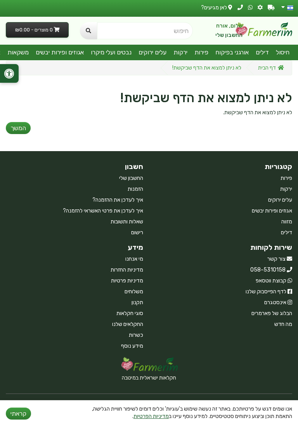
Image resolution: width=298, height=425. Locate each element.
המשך (18, 128)
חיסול (282, 52)
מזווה (286, 221)
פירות (201, 52)
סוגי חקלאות (129, 313)
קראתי (18, 413)
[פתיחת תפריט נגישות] (9, 73)
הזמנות (135, 189)
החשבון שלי (229, 35)
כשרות (136, 335)
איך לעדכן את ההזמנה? (117, 200)
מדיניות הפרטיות (151, 416)
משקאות (18, 52)
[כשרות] (260, 7)
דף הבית (267, 67)
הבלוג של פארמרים (271, 313)
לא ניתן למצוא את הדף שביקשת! (206, 67)
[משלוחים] (271, 7)
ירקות (180, 52)
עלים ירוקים (152, 52)
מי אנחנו (134, 259)
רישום (137, 232)
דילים (262, 52)
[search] (88, 30)
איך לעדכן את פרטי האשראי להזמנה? (103, 210)
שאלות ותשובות (127, 221)
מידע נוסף (132, 346)
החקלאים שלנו (127, 324)
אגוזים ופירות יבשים (60, 52)
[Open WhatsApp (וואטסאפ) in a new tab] (250, 7)
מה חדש (283, 324)
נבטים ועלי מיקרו (111, 52)
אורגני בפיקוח (232, 52)
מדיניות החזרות (127, 269)
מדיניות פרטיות (127, 280)
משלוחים (134, 291)
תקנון (137, 302)
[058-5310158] (240, 7)
